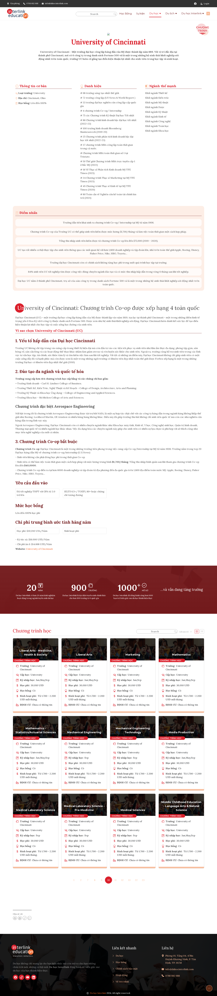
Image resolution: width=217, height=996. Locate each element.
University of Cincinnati (39, 548)
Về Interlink (122, 981)
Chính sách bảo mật (127, 968)
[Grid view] (197, 631)
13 (129, 880)
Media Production (181, 732)
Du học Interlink (191, 13)
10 (108, 880)
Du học (154, 13)
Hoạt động (122, 975)
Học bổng (121, 962)
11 (115, 880)
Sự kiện (140, 13)
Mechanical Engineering (84, 732)
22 (136, 880)
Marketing (132, 654)
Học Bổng (125, 13)
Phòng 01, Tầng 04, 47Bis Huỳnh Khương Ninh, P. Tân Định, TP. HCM (180, 959)
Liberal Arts (84, 654)
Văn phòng (15, 3)
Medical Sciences (133, 810)
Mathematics (181, 654)
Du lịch (169, 13)
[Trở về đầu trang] (209, 988)
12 (122, 880)
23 (143, 880)
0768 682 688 (32, 3)
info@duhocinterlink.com (56, 3)
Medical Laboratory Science (35, 810)
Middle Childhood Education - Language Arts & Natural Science (181, 806)
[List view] (202, 631)
